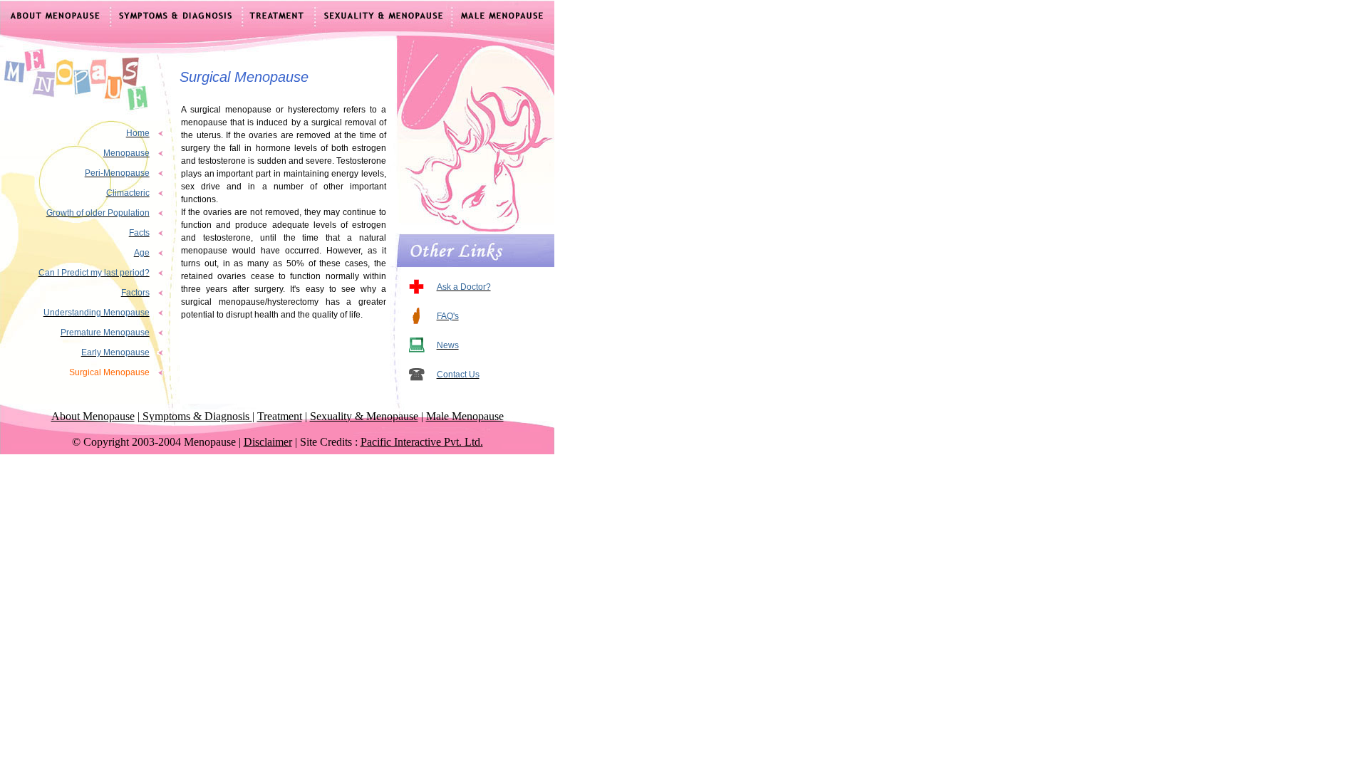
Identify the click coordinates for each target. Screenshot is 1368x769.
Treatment (279, 416)
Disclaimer (268, 442)
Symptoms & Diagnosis (196, 416)
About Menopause (93, 416)
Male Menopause (465, 416)
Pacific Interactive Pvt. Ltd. (422, 442)
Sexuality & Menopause (364, 416)
